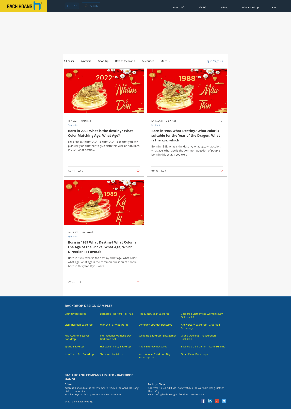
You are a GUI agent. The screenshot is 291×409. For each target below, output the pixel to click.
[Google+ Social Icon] (217, 401)
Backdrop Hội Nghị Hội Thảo (116, 313)
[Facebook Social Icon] (203, 401)
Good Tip (103, 60)
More (164, 60)
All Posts (69, 60)
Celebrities (148, 60)
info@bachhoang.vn (83, 394)
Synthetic (85, 60)
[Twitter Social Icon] (224, 401)
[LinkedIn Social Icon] (210, 401)
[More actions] (139, 121)
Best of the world (125, 60)
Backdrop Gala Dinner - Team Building (203, 346)
